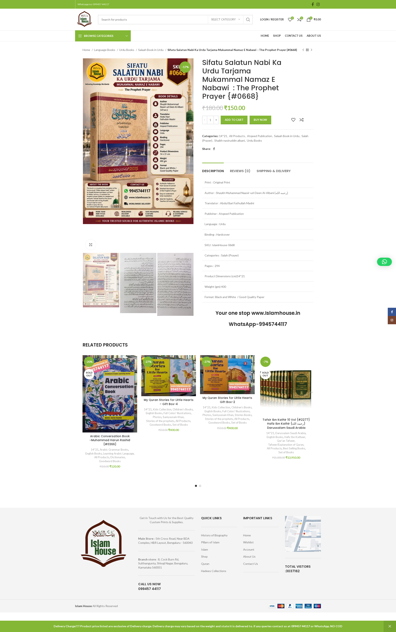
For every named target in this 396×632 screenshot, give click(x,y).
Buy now (260, 119)
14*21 (223, 136)
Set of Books (180, 424)
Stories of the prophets (160, 421)
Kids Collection (162, 409)
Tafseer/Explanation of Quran (286, 444)
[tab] (213, 169)
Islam (204, 549)
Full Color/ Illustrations (177, 413)
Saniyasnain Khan (173, 417)
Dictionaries (117, 457)
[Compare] (301, 120)
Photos (157, 417)
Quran (205, 563)
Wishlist (248, 542)
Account (248, 549)
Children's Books (183, 409)
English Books (93, 453)
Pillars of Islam (210, 542)
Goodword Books (110, 461)
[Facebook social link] (312, 4)
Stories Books (243, 415)
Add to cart (234, 119)
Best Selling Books (294, 448)
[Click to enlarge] (91, 245)
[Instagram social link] (318, 4)
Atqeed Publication (259, 136)
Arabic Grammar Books (114, 449)
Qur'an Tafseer (286, 440)
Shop (204, 556)
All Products (237, 136)
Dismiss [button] (390, 626)
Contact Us (250, 563)
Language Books (105, 50)
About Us (249, 556)
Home (86, 50)
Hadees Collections (213, 571)
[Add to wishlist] (293, 120)
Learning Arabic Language (118, 453)
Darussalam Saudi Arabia (290, 433)
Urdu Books (127, 50)
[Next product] (311, 50)
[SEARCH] (248, 19)
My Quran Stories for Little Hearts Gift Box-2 (227, 400)
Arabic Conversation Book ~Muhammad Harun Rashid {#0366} (110, 440)
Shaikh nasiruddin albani (229, 140)
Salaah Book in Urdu (151, 50)
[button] (384, 262)
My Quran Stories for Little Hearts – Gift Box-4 (168, 402)
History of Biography (214, 535)
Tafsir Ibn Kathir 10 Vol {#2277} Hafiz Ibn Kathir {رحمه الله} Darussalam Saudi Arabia (286, 424)
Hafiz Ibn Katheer (294, 437)
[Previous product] (303, 50)
